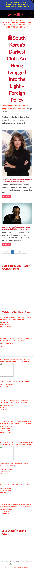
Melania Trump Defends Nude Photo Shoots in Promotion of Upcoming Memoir (17, 180)
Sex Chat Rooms (23, 567)
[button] (31, 13)
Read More (6, 196)
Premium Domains (18, 564)
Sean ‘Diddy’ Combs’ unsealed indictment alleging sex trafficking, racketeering (16, 228)
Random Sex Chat (17, 568)
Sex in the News (10, 567)
